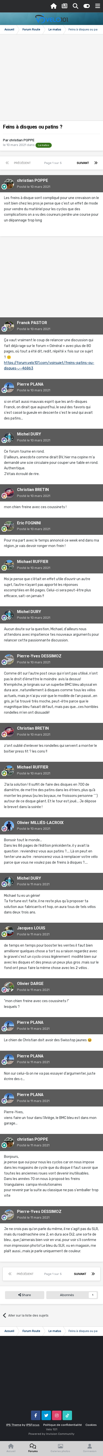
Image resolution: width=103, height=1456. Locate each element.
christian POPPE (21, 140)
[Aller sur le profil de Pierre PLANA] (9, 387)
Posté (33, 187)
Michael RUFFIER (32, 561)
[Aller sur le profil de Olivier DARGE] (9, 987)
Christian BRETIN (33, 489)
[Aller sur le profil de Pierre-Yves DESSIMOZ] (9, 659)
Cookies (91, 1425)
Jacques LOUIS (31, 928)
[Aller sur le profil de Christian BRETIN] (9, 493)
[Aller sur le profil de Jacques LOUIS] (9, 931)
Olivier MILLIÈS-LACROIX (40, 822)
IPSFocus (33, 1425)
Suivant (83, 163)
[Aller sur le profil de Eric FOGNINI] (9, 526)
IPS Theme (13, 1425)
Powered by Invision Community (51, 1434)
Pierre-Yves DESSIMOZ (39, 656)
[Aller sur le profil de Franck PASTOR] (9, 326)
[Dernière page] (96, 163)
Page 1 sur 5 (53, 163)
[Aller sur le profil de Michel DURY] (9, 437)
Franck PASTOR (32, 322)
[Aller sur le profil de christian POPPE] (9, 184)
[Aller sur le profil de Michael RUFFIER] (9, 565)
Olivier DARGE (30, 983)
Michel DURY (29, 434)
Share (26, 1295)
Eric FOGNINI (29, 523)
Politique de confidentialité (62, 1425)
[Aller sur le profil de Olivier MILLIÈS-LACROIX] (9, 826)
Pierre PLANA (30, 384)
